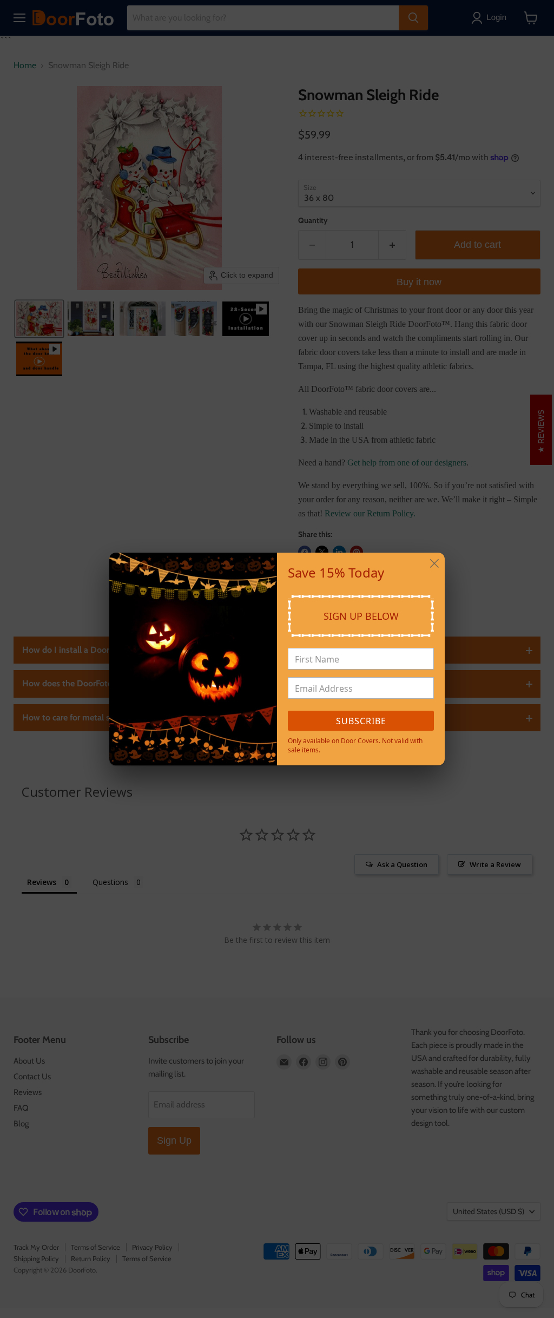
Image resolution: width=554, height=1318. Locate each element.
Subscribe (361, 721)
